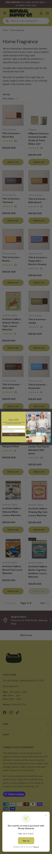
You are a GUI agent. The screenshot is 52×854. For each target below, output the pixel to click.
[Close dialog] (49, 413)
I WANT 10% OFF (13, 434)
